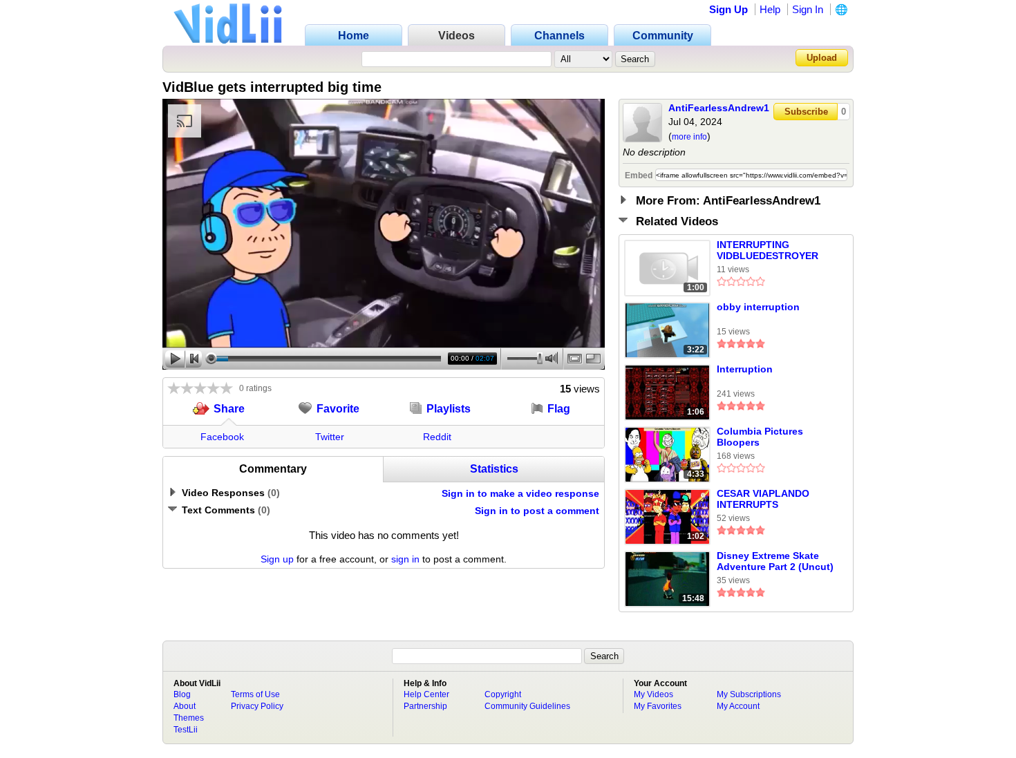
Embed (638, 175)
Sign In (807, 9)
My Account (738, 706)
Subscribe (806, 111)
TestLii (185, 730)
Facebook (222, 436)
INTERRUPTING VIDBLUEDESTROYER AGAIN (767, 251)
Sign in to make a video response (520, 493)
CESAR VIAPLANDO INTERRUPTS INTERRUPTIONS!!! (763, 499)
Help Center (426, 694)
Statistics (494, 469)
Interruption (745, 369)
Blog (182, 694)
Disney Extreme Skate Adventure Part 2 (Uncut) (775, 561)
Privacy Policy (257, 706)
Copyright (503, 694)
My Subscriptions (749, 694)
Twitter (329, 436)
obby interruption (758, 306)
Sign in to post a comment (537, 510)
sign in (405, 559)
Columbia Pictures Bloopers (760, 437)
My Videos (653, 694)
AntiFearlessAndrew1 (718, 107)
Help (770, 9)
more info (689, 137)
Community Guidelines (527, 706)
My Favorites (657, 706)
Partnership (425, 706)
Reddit (437, 436)
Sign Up (728, 9)
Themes (188, 718)
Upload (822, 58)
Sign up (277, 559)
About (184, 706)
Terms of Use (255, 694)
